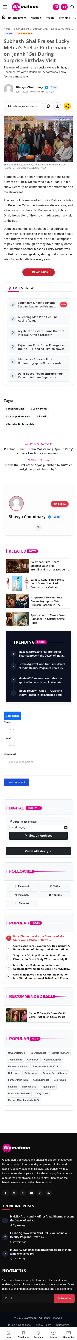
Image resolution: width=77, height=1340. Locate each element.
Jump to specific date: (23, 822)
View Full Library (38, 851)
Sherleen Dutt (29, 1086)
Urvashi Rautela (16, 1053)
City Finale (32, 1059)
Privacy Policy (42, 1324)
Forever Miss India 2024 (45, 1066)
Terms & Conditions (19, 1324)
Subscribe (64, 1298)
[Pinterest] (40, 1193)
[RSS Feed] (38, 527)
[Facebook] (5, 1193)
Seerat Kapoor (38, 1053)
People (50, 17)
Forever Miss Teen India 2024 (23, 1100)
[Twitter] (14, 1193)
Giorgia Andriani (60, 1053)
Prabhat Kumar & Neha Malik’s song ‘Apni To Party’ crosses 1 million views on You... (38, 451)
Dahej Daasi (41, 1093)
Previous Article (41, 444)
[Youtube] (31, 1193)
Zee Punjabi (60, 1080)
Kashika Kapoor (52, 1059)
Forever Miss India (18, 1080)
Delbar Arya (30, 1073)
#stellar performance (18, 416)
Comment (10, 753)
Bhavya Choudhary (27, 516)
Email (7, 738)
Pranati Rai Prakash (19, 1093)
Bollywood (13, 1073)
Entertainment (17, 17)
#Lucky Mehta (39, 408)
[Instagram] (22, 1193)
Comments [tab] (12, 715)
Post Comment (16, 782)
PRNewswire (61, 1324)
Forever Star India (17, 1066)
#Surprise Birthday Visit (20, 424)
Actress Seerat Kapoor (55, 1073)
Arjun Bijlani (48, 1086)
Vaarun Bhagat (41, 1080)
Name (7, 722)
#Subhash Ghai (15, 408)
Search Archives (39, 836)
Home (7, 28)
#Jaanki (41, 416)
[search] (72, 7)
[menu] (5, 6)
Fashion (36, 17)
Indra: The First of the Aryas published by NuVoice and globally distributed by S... (38, 467)
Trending (64, 17)
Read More (38, 272)
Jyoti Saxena (15, 1059)
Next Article (36, 460)
